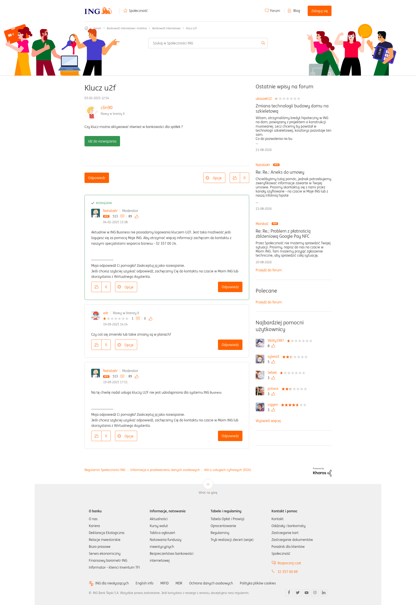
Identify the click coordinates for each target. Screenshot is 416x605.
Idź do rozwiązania (102, 141)
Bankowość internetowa (166, 28)
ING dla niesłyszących (112, 583)
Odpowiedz (96, 178)
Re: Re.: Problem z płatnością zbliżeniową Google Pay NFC (283, 233)
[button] (235, 178)
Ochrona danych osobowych (211, 583)
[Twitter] (297, 592)
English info (144, 583)
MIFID (164, 583)
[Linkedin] (323, 592)
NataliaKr (110, 211)
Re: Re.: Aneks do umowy (280, 172)
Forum (275, 10)
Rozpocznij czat (289, 563)
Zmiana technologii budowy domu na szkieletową (292, 108)
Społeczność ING (86, 28)
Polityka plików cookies (258, 583)
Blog (296, 10)
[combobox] (208, 43)
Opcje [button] (217, 178)
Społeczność (138, 10)
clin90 (106, 107)
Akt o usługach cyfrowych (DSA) (227, 470)
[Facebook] (289, 592)
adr (105, 313)
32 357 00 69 (288, 571)
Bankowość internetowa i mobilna (127, 28)
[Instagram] (315, 592)
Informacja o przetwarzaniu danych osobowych (165, 470)
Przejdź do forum (269, 270)
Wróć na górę (208, 493)
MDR (179, 583)
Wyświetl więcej (268, 421)
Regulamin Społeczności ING (104, 470)
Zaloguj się (319, 11)
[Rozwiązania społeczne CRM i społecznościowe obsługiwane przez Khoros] (322, 471)
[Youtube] (306, 592)
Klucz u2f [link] (191, 28)
